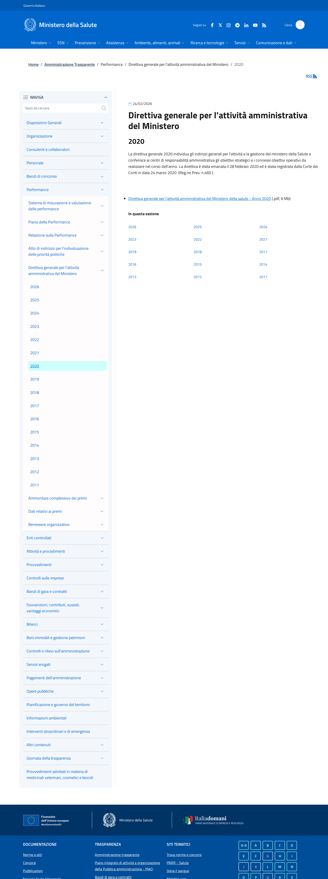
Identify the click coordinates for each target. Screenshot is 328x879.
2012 (198, 276)
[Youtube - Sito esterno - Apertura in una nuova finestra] (253, 25)
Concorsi (29, 862)
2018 (198, 251)
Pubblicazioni (33, 870)
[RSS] (262, 25)
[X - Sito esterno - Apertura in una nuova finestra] (220, 25)
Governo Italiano (34, 5)
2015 (198, 264)
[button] (300, 24)
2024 (263, 226)
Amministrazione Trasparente (69, 64)
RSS (309, 76)
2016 (132, 264)
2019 (132, 251)
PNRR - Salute (178, 862)
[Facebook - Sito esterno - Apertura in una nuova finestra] (210, 25)
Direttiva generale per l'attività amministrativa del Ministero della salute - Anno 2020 (199, 199)
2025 (198, 226)
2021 (263, 239)
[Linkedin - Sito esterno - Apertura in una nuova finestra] (244, 25)
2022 (198, 239)
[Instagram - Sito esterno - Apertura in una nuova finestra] (226, 25)
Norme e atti (32, 854)
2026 (132, 226)
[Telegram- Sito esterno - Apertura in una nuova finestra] (235, 25)
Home (33, 64)
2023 (132, 239)
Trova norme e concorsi (184, 854)
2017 (263, 251)
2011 (263, 276)
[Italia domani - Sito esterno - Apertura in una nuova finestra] (216, 820)
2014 (263, 264)
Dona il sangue (178, 870)
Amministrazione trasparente (117, 854)
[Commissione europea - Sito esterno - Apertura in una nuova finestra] (46, 820)
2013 (132, 276)
